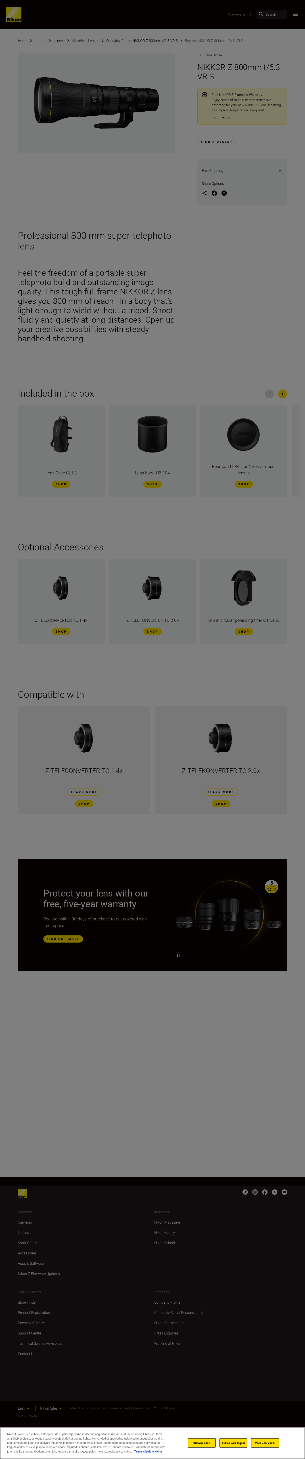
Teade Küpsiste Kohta (148, 1451)
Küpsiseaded (201, 1443)
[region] (152, 1443)
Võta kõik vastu (265, 1443)
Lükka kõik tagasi (233, 1443)
